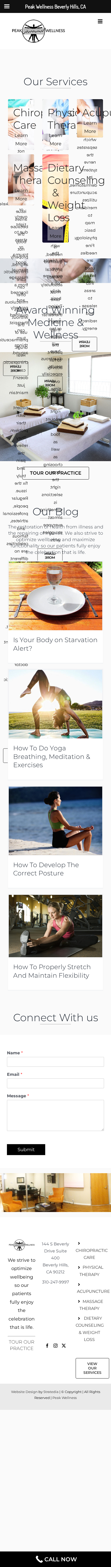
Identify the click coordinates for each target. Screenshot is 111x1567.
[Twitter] (64, 1346)
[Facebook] (47, 1346)
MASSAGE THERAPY (91, 1305)
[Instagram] (55, 1346)
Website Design (24, 1392)
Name (15, 1052)
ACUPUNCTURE (90, 1291)
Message (18, 1095)
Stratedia (51, 1392)
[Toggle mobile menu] (100, 21)
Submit (26, 1149)
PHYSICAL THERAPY (91, 1271)
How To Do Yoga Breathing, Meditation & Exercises (51, 756)
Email (14, 1074)
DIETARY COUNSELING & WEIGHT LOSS (89, 1329)
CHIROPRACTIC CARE (89, 1254)
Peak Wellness (64, 1398)
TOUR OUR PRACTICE (21, 1345)
